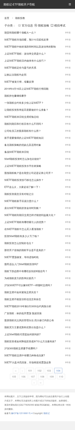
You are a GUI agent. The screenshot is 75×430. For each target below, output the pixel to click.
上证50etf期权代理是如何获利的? (22, 334)
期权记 (46, 413)
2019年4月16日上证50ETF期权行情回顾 (26, 88)
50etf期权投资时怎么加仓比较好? (22, 159)
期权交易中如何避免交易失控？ (21, 292)
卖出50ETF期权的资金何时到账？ (22, 208)
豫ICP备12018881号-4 (22, 413)
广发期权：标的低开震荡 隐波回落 (23, 313)
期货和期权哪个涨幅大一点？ (20, 32)
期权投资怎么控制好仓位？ (19, 243)
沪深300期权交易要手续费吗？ (21, 348)
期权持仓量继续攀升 (15, 95)
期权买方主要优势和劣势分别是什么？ (25, 327)
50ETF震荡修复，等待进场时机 (21, 257)
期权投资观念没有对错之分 (19, 194)
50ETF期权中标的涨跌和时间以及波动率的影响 (30, 46)
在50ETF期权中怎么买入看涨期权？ (24, 229)
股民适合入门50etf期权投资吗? (21, 264)
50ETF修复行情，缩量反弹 (19, 81)
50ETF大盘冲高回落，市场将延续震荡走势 (27, 362)
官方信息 (25, 25)
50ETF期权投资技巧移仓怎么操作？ (24, 180)
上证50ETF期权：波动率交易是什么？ (25, 53)
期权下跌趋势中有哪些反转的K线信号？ (25, 271)
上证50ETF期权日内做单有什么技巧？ (25, 60)
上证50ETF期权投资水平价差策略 (22, 166)
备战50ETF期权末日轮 (16, 152)
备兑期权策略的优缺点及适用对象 (22, 144)
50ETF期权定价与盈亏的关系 (20, 67)
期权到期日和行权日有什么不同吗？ (23, 123)
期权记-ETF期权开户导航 (19, 4)
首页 (6, 18)
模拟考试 (58, 25)
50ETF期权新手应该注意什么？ (21, 201)
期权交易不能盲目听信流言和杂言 (22, 299)
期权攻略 (41, 25)
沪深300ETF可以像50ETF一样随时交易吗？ (28, 285)
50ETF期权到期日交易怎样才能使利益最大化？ (30, 215)
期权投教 (20, 18)
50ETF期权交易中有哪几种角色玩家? (24, 355)
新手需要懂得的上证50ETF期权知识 (24, 137)
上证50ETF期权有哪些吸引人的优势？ (25, 222)
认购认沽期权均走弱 (15, 74)
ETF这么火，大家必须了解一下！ (22, 187)
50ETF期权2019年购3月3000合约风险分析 (27, 306)
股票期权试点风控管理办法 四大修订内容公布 (29, 320)
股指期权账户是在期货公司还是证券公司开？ (28, 173)
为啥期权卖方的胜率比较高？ (20, 278)
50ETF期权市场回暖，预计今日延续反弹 (26, 39)
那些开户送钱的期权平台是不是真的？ (25, 250)
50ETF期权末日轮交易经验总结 (21, 116)
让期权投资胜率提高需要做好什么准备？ (26, 109)
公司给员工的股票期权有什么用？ (22, 130)
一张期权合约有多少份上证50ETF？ (24, 102)
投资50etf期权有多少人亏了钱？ (21, 236)
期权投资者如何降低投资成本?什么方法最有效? (30, 341)
